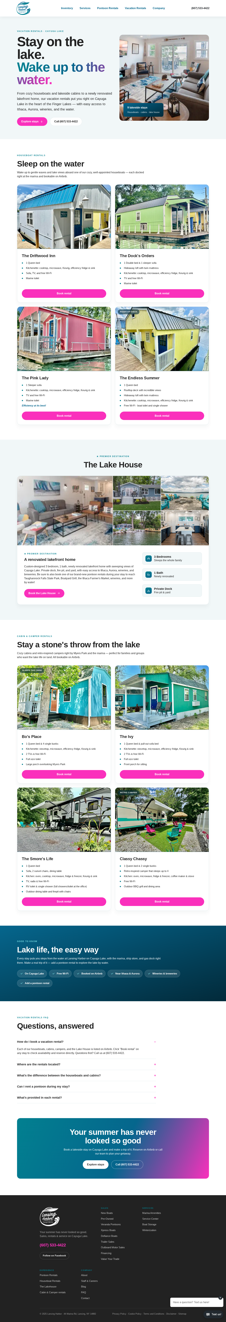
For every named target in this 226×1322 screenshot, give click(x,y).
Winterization (149, 1230)
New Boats (107, 1213)
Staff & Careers (89, 1281)
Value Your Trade (110, 1259)
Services (85, 8)
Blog (83, 1286)
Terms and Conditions (153, 1314)
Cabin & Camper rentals (53, 1292)
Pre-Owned (107, 1218)
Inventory (67, 8)
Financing (106, 1253)
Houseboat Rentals (50, 1281)
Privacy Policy (119, 1314)
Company (159, 8)
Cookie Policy (134, 1314)
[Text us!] (213, 1315)
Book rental (64, 293)
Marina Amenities (151, 1213)
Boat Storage (149, 1224)
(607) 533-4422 (200, 8)
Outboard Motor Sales (113, 1247)
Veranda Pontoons (111, 1224)
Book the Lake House (42, 593)
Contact (85, 1298)
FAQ (83, 1292)
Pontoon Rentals (107, 8)
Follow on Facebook (54, 1255)
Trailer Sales (107, 1241)
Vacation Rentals (135, 8)
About (84, 1275)
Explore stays (30, 121)
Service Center (150, 1218)
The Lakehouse (48, 1286)
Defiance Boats (109, 1236)
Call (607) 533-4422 (66, 121)
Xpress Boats (108, 1230)
